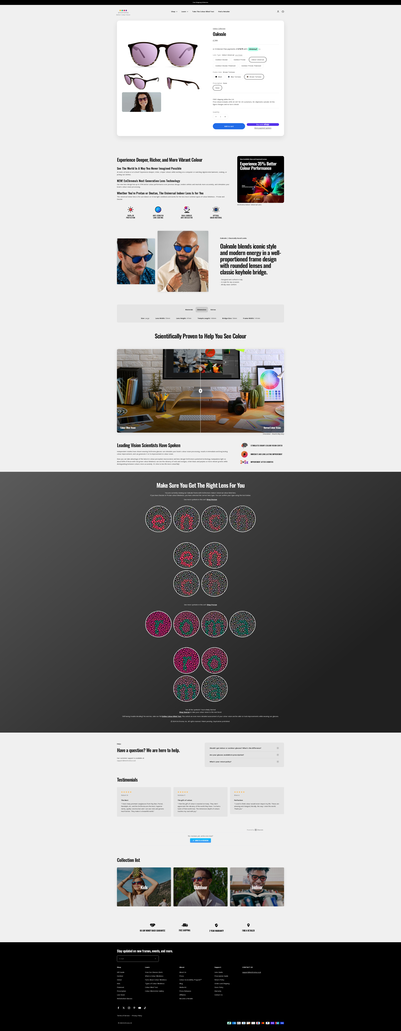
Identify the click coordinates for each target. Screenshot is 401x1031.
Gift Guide (120, 972)
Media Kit (182, 987)
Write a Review (203, 841)
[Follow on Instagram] (129, 1007)
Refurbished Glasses (124, 998)
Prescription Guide (221, 976)
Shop (173, 11)
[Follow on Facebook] (118, 1007)
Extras (213, 310)
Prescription (121, 991)
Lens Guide (218, 972)
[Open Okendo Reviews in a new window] (255, 830)
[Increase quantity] (225, 116)
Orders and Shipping (222, 983)
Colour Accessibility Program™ (190, 980)
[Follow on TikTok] (145, 1007)
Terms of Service (123, 1015)
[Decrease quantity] (216, 116)
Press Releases (185, 991)
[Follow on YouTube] (139, 1007)
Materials (189, 310)
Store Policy (218, 987)
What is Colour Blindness (154, 976)
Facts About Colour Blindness (156, 980)
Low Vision (121, 995)
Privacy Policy (137, 1015)
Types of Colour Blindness (154, 983)
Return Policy (219, 980)
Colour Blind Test (151, 987)
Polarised (120, 987)
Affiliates (182, 995)
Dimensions (201, 310)
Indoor (119, 980)
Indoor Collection (219, 28)
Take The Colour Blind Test (203, 11)
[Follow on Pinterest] (134, 1007)
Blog (181, 983)
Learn (183, 11)
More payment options (262, 128)
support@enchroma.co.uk (251, 972)
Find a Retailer (224, 11)
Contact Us (218, 995)
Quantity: (216, 112)
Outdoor (120, 976)
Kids (118, 983)
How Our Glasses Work (153, 972)
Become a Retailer (186, 998)
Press (181, 976)
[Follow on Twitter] (123, 1007)
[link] (221, 59)
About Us (182, 972)
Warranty (217, 991)
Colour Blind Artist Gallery (154, 991)
